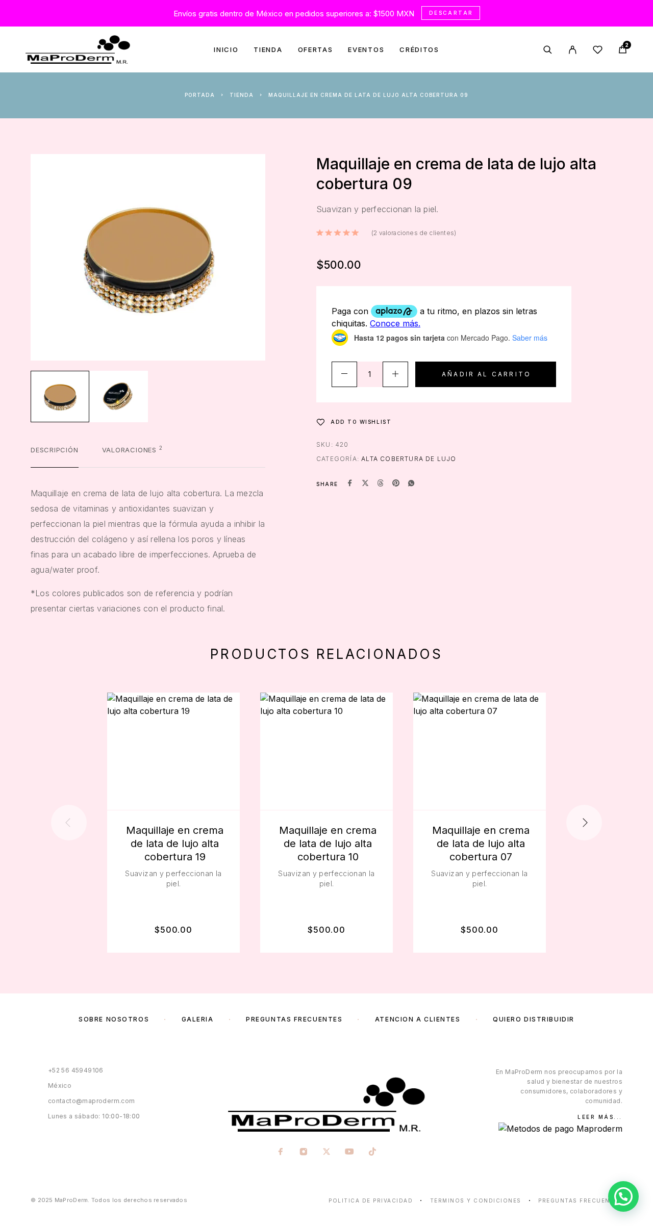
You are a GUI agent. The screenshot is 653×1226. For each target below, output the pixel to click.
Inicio (226, 50)
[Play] (60, 396)
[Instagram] (303, 1152)
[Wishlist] (597, 51)
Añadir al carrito (486, 374)
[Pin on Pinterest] (396, 484)
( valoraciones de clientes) (413, 233)
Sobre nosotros (114, 1019)
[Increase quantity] (395, 374)
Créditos (419, 50)
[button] (623, 1196)
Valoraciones (132, 450)
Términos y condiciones (475, 1200)
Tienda (268, 50)
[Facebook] (280, 1152)
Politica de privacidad (371, 1200)
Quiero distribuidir (533, 1019)
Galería (198, 1019)
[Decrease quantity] (344, 374)
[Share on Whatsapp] (411, 484)
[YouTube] (349, 1152)
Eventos (366, 50)
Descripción (55, 450)
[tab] (55, 456)
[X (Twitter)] (326, 1152)
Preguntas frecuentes (294, 1019)
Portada (200, 95)
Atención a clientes (418, 1019)
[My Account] (572, 49)
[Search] (547, 49)
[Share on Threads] (380, 484)
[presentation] (69, 822)
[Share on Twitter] (365, 484)
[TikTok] (372, 1152)
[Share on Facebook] (350, 484)
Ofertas (315, 50)
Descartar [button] (451, 13)
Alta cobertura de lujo (408, 459)
